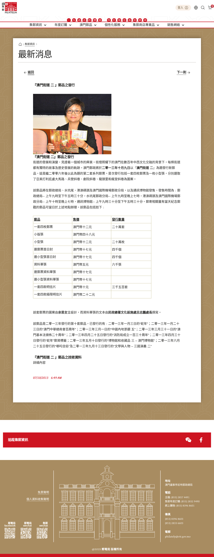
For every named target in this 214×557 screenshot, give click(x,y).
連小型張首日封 (45, 257)
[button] (38, 25)
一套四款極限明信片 (48, 294)
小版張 (38, 234)
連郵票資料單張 (45, 272)
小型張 (38, 242)
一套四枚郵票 (43, 227)
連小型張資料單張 (46, 279)
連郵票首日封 (43, 249)
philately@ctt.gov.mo (178, 536)
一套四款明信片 (45, 287)
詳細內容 (39, 363)
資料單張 (40, 264)
